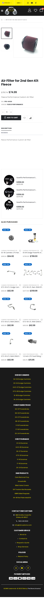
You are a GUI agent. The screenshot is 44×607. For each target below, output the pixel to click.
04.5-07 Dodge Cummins (22, 387)
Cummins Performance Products (11, 250)
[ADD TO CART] (39, 231)
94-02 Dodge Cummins (22, 379)
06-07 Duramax (22, 451)
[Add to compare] (30, 117)
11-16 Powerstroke (22, 425)
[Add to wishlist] (24, 117)
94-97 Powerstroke (22, 409)
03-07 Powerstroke (22, 417)
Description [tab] (6, 128)
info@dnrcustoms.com (23, 525)
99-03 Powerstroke (22, 413)
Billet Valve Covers (22, 485)
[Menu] (2, 10)
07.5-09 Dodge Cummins (22, 391)
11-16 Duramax (22, 459)
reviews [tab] (4, 133)
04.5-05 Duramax (22, 447)
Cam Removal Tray (22, 477)
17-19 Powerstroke (22, 429)
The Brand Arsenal (34, 588)
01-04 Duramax (22, 443)
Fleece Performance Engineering (33, 354)
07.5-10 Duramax (22, 455)
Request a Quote (23, 543)
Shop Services (23, 547)
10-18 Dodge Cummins (22, 395)
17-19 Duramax (22, 463)
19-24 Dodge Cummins (22, 399)
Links (18, 3)
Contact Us (23, 539)
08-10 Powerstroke (22, 421)
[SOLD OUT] (17, 231)
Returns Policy (23, 556)
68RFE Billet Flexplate (22, 493)
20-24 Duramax (22, 467)
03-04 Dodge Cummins (22, 383)
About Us (23, 534)
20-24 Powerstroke (22, 433)
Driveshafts (22, 481)
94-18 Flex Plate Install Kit (22, 498)
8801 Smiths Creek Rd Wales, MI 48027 (23, 516)
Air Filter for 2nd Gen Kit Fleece (19, 83)
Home (2, 20)
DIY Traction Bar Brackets (22, 489)
